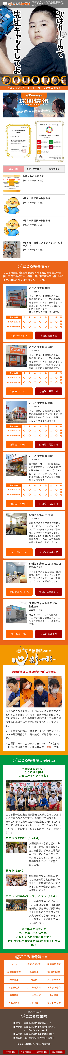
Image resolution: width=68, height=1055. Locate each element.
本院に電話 (10, 1052)
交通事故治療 (14, 971)
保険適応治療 (54, 964)
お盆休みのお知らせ (33, 176)
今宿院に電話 (26, 1052)
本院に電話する (48, 335)
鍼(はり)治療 (54, 971)
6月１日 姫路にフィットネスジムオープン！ (43, 244)
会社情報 (54, 995)
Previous (3, 34)
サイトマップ (54, 1003)
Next (64, 34)
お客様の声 (14, 987)
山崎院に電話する (48, 444)
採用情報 (14, 995)
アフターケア (54, 979)
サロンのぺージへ (19, 552)
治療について (34, 964)
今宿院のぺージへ (19, 391)
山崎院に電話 (41, 1052)
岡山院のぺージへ (19, 503)
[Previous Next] (34, 43)
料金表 (34, 979)
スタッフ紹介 (54, 987)
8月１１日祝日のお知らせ (37, 198)
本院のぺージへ (19, 335)
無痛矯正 (34, 971)
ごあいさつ (14, 1003)
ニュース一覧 (34, 995)
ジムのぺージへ (19, 634)
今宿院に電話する (48, 391)
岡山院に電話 (57, 1052)
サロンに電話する (48, 552)
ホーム (14, 964)
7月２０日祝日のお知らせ (37, 220)
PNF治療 (14, 979)
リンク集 (34, 1003)
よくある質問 (34, 987)
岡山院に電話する (48, 503)
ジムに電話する (48, 634)
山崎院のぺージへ (19, 444)
